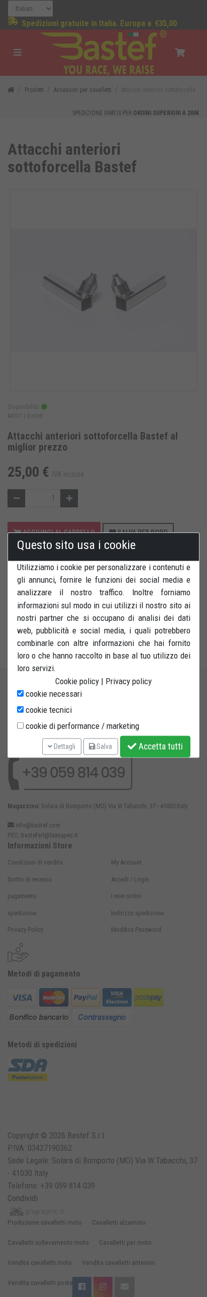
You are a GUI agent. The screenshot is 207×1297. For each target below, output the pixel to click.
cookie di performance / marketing (81, 726)
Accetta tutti (160, 746)
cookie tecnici (48, 710)
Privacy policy (129, 681)
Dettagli (63, 746)
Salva (103, 746)
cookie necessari (53, 694)
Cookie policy (77, 681)
